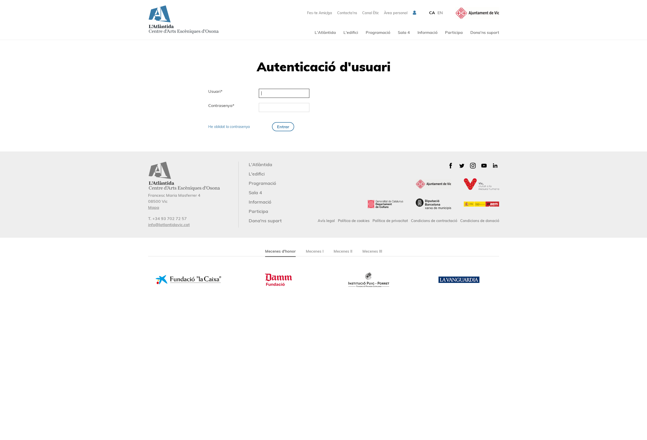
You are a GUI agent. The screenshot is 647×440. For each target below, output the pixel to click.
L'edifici (350, 32)
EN (440, 12)
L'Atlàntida (325, 32)
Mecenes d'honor (280, 251)
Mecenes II (343, 251)
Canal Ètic (370, 13)
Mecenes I (315, 251)
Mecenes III (372, 251)
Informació (427, 32)
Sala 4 (404, 32)
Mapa (153, 207)
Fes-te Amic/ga (319, 13)
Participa (454, 32)
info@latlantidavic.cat (169, 224)
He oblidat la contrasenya (229, 126)
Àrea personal (395, 13)
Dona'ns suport (484, 32)
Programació (378, 32)
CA (432, 12)
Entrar (283, 126)
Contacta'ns (347, 13)
